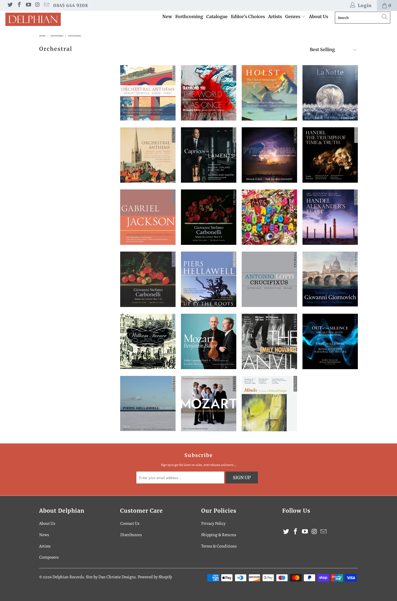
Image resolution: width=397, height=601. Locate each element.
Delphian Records (68, 577)
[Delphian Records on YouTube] (28, 5)
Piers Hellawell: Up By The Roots (208, 279)
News (44, 535)
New (167, 16)
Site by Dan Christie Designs (111, 577)
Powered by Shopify (155, 577)
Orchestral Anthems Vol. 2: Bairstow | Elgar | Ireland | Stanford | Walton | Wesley (148, 155)
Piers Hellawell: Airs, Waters (148, 403)
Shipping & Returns (218, 535)
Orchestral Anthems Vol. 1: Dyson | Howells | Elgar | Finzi (148, 93)
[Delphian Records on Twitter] (10, 5)
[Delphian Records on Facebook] (19, 5)
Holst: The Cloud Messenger (269, 93)
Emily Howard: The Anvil (269, 341)
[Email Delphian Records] (46, 5)
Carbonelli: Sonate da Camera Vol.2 (148, 279)
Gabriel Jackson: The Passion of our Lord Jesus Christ (148, 217)
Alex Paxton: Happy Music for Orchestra (269, 217)
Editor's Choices (248, 16)
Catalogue (217, 16)
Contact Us (129, 523)
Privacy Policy (213, 523)
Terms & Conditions (219, 546)
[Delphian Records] (34, 19)
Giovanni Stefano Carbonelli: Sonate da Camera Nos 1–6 (208, 217)
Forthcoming (189, 16)
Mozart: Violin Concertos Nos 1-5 (208, 341)
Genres (293, 16)
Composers (49, 557)
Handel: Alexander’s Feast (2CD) (330, 217)
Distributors (131, 535)
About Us (318, 16)
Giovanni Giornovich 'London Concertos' (330, 279)
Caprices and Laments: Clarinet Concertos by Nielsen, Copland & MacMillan (208, 155)
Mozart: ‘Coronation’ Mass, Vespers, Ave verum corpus (208, 403)
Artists (275, 16)
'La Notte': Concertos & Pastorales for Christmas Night (330, 93)
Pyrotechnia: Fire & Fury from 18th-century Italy (269, 155)
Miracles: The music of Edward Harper (269, 403)
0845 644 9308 (70, 5)
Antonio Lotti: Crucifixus (269, 279)
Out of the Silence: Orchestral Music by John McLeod (330, 341)
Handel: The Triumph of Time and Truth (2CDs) (330, 155)
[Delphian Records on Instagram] (37, 5)
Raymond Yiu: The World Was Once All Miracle (208, 93)
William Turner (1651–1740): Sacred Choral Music (148, 341)
